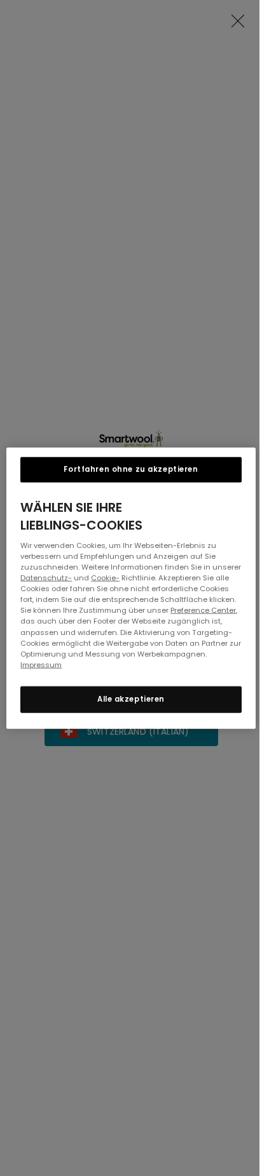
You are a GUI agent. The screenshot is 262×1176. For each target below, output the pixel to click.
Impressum (41, 664)
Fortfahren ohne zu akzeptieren (131, 469)
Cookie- (105, 578)
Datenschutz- (46, 578)
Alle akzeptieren (131, 698)
